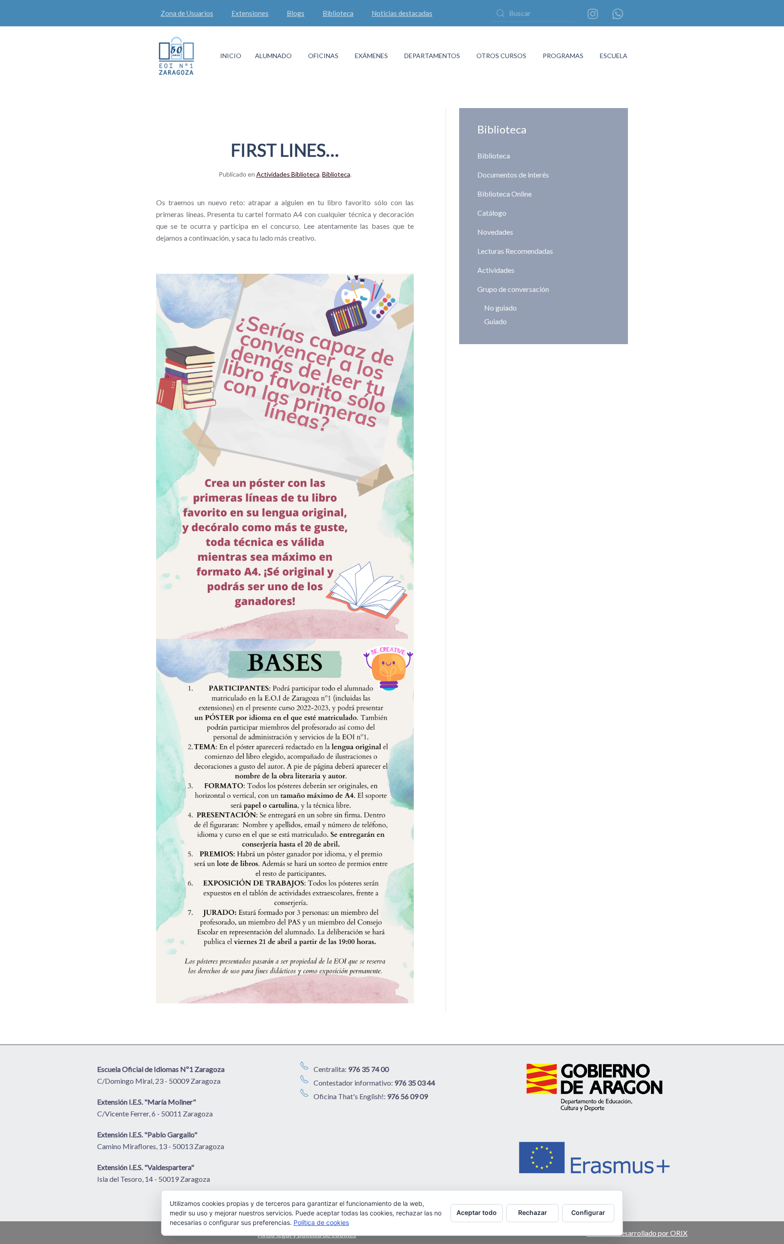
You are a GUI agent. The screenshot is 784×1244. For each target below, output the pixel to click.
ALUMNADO (273, 55)
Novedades (495, 231)
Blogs (295, 13)
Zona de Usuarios (187, 13)
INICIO (230, 55)
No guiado (500, 307)
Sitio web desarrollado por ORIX (637, 1233)
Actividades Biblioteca (287, 174)
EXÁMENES (371, 55)
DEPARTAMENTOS (432, 55)
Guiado (495, 321)
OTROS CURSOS (501, 55)
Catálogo (491, 212)
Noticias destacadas (402, 13)
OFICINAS (323, 55)
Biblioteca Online (504, 193)
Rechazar (532, 1212)
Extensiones (250, 13)
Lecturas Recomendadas (515, 251)
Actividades (495, 270)
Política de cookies (321, 1222)
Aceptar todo (476, 1212)
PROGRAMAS (563, 55)
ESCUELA (613, 55)
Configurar (588, 1212)
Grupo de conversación (513, 289)
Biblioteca (338, 13)
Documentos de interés (513, 174)
